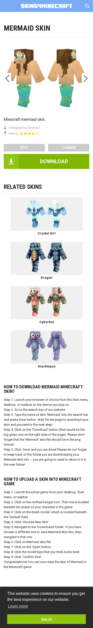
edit (24, 148)
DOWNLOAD (54, 161)
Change (69, 148)
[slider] (29, 134)
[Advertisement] (46, 49)
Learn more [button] (18, 606)
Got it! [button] (46, 619)
